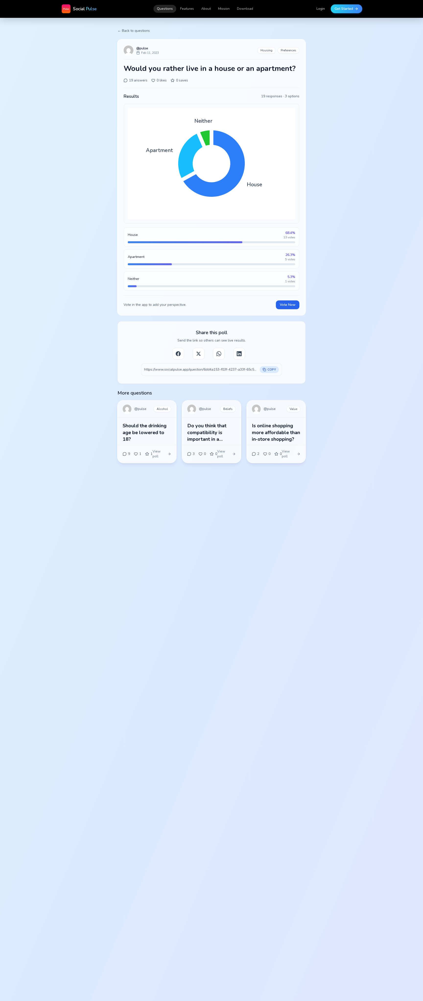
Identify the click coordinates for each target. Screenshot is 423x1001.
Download (245, 8)
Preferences (288, 50)
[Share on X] (198, 354)
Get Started (344, 8)
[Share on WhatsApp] (219, 354)
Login (321, 8)
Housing (266, 50)
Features (187, 8)
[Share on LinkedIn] (239, 354)
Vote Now (287, 304)
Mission (224, 8)
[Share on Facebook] (178, 354)
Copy (272, 370)
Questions (165, 8)
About (206, 8)
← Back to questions (134, 30)
